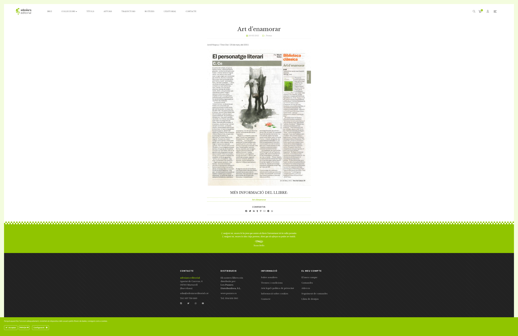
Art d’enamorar (259, 199)
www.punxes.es (229, 293)
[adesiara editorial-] (23, 11)
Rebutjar (23, 327)
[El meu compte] (488, 11)
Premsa (269, 35)
